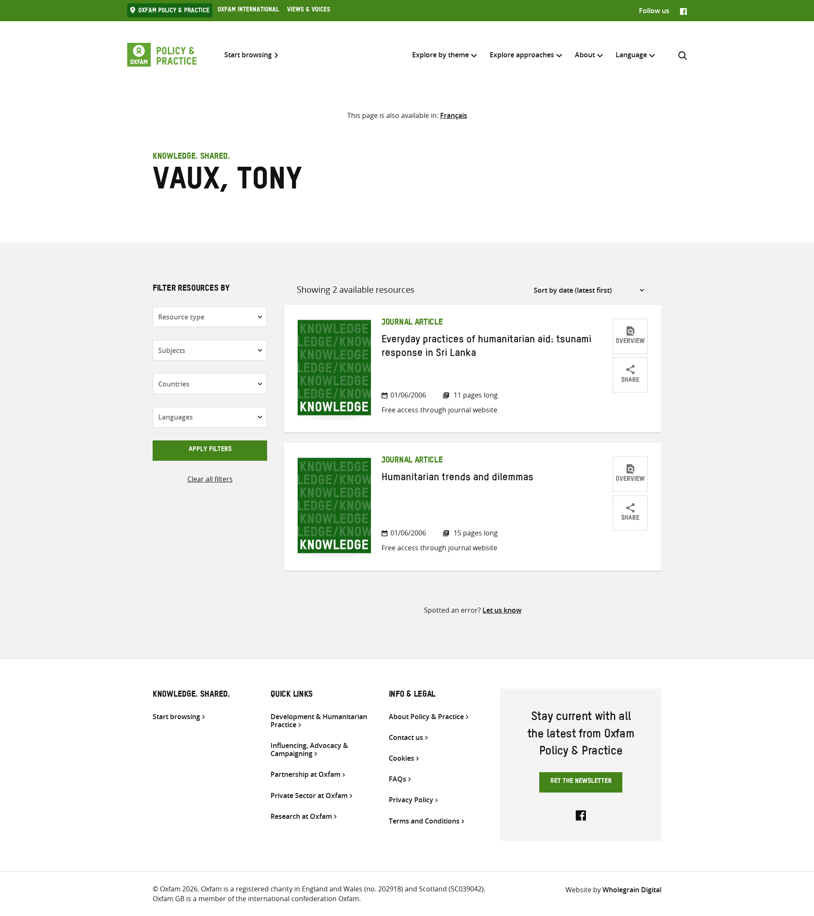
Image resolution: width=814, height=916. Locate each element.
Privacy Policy (411, 800)
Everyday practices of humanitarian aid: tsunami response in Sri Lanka (486, 348)
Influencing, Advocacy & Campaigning (309, 750)
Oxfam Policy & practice (173, 11)
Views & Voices (308, 10)
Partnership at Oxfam (305, 774)
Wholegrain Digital (631, 889)
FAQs (397, 779)
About (585, 54)
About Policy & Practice (426, 717)
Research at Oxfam (301, 816)
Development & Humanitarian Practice (318, 721)
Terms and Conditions (424, 821)
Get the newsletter (581, 782)
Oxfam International (248, 10)
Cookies (401, 758)
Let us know (501, 610)
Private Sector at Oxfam (309, 796)
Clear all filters (210, 479)
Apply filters (210, 450)
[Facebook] (683, 10)
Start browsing (248, 55)
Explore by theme (440, 54)
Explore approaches (522, 54)
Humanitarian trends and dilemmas (457, 479)
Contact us (406, 738)
